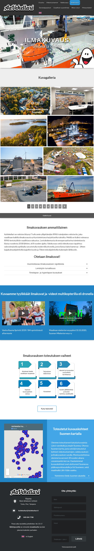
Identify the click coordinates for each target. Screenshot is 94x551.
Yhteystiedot (87, 8)
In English (28, 536)
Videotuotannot (52, 3)
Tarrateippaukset (45, 8)
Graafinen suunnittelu (61, 8)
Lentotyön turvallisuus (45, 268)
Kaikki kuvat (47, 215)
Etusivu (41, 3)
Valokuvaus (64, 3)
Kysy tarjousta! (47, 409)
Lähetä (78, 539)
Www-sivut (76, 8)
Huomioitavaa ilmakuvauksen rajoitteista (45, 264)
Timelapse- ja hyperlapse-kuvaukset (45, 273)
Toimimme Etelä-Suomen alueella (70, 476)
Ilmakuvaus (75, 3)
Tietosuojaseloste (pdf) (69, 547)
